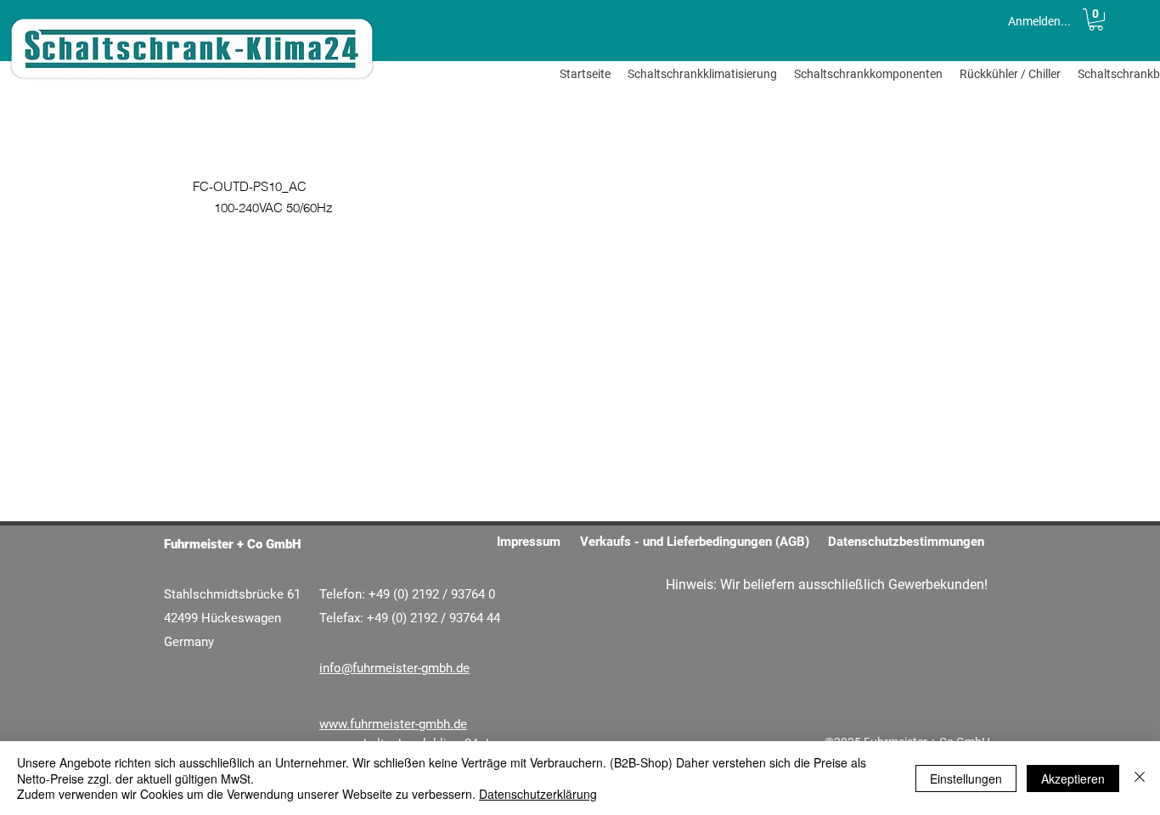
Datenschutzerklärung (538, 793)
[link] (1096, 19)
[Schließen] (1139, 778)
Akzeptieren (1073, 778)
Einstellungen (966, 778)
